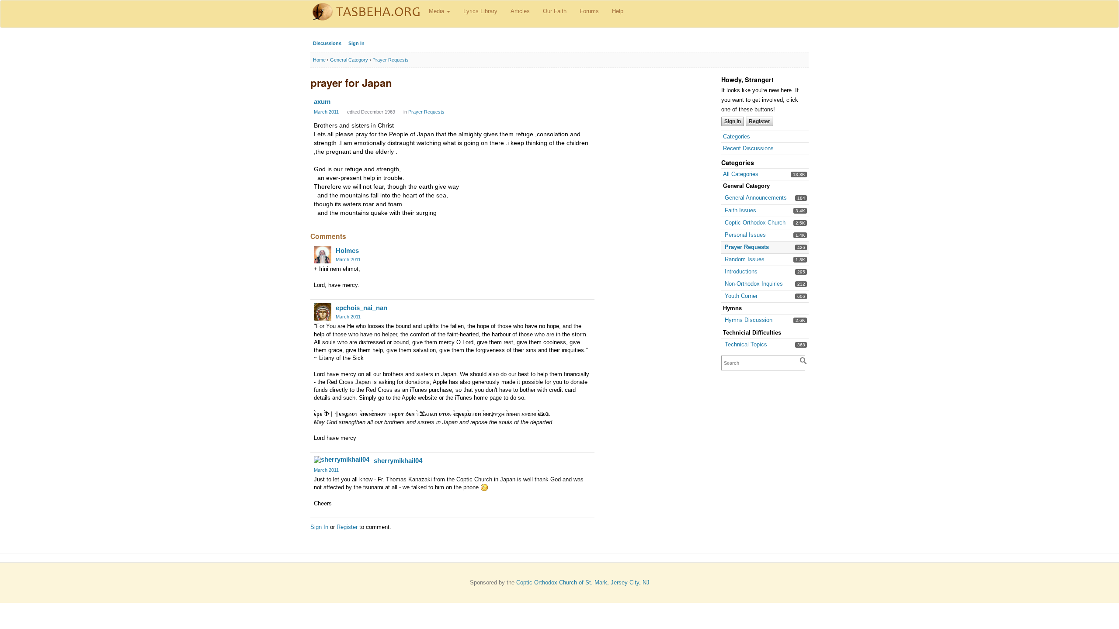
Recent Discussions (748, 148)
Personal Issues (745, 235)
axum (322, 101)
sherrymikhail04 (398, 460)
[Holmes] (322, 254)
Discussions (327, 43)
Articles (520, 11)
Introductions (741, 271)
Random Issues (745, 259)
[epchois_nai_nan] (322, 312)
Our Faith (554, 11)
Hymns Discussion (748, 320)
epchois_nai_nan (361, 307)
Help (617, 11)
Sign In (356, 43)
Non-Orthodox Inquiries (754, 283)
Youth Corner (741, 296)
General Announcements (756, 197)
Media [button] (437, 11)
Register (759, 121)
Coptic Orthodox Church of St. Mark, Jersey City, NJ (583, 582)
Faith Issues (740, 210)
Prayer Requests (747, 247)
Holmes (347, 250)
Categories (736, 136)
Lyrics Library (480, 11)
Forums (589, 11)
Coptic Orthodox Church (755, 222)
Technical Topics (746, 344)
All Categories (740, 174)
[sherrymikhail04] (341, 459)
